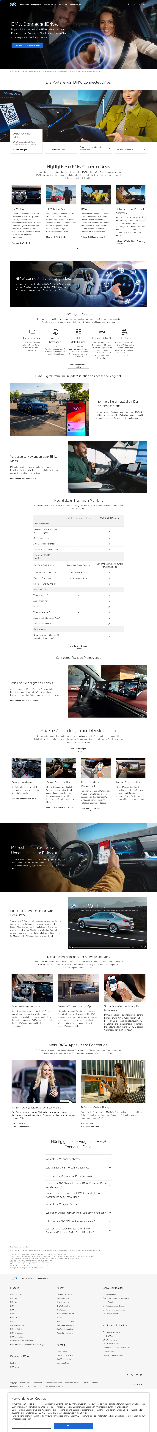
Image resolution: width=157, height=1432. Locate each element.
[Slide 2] (80, 248)
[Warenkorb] (133, 4)
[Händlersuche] (144, 4)
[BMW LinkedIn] (141, 1374)
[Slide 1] (77, 248)
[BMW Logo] (13, 4)
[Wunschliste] (139, 4)
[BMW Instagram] (132, 1374)
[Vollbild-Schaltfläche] (145, 947)
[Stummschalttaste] (142, 947)
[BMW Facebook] (127, 1374)
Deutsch (139, 1385)
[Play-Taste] (70, 947)
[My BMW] (128, 4)
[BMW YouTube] (136, 1374)
